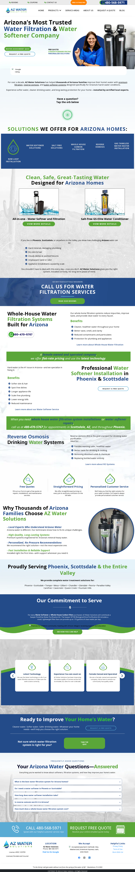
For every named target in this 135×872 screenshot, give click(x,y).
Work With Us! (117, 852)
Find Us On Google (51, 852)
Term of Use (117, 849)
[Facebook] (79, 857)
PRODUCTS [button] (53, 10)
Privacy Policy (118, 846)
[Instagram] (84, 857)
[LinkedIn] (89, 857)
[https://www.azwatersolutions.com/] (16, 10)
